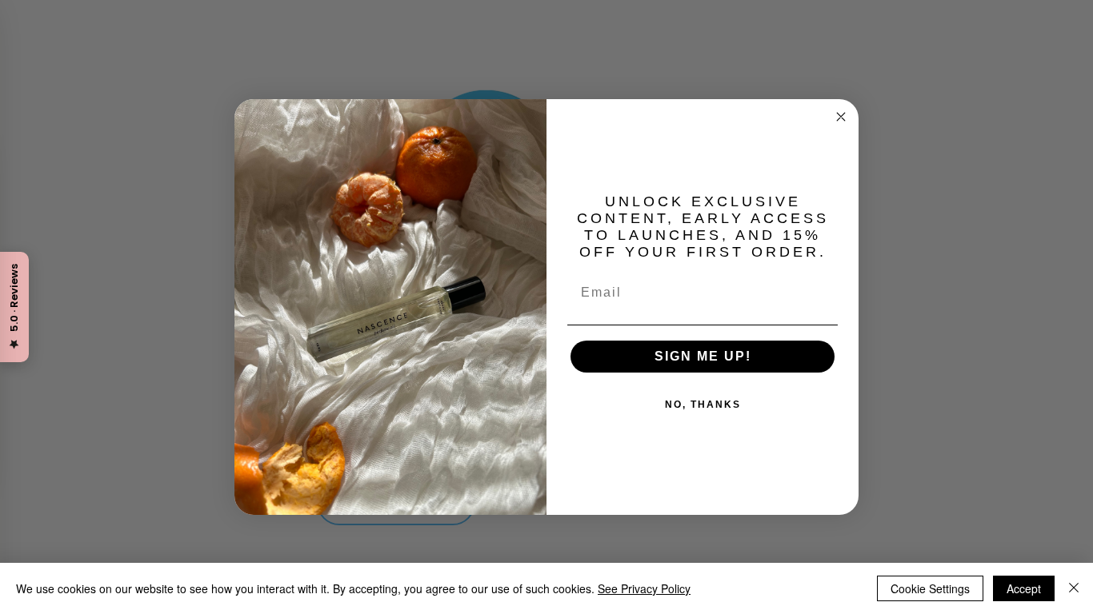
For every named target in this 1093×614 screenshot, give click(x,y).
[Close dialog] (841, 116)
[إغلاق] (1073, 588)
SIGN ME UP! (703, 356)
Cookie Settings (930, 588)
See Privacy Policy (644, 588)
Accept (1024, 588)
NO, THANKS (703, 404)
